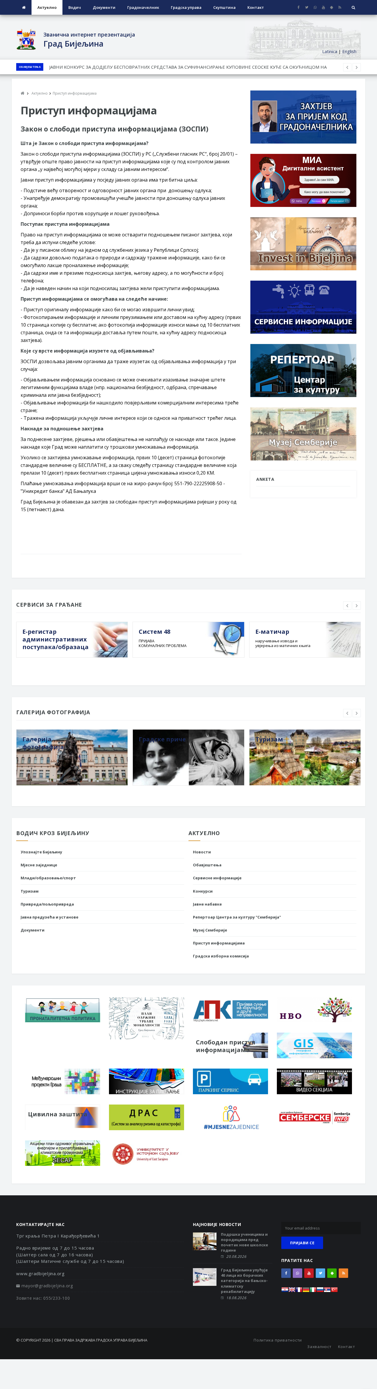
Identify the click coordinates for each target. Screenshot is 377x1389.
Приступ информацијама (219, 943)
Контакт (255, 7)
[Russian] (320, 1291)
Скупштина (224, 7)
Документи (104, 7)
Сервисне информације (217, 878)
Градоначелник (143, 7)
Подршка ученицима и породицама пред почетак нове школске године (244, 1242)
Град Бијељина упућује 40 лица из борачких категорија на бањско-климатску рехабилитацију (244, 1280)
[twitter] (307, 7)
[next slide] (357, 605)
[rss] (340, 7)
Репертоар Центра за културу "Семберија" (237, 917)
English (349, 51)
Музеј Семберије (210, 930)
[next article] (347, 67)
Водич (74, 7)
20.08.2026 (236, 1256)
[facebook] (298, 7)
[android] (331, 7)
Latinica (329, 51)
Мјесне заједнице (39, 865)
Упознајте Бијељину (41, 852)
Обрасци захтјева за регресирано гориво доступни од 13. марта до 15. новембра (136, 67)
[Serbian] (327, 1291)
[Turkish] (334, 1291)
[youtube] (323, 7)
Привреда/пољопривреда (47, 904)
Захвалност (319, 1346)
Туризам (30, 891)
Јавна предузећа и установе (49, 917)
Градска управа (186, 7)
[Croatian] (284, 1291)
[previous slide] (347, 605)
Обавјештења (30, 67)
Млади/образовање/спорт (48, 878)
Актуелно (47, 7)
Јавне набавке (207, 904)
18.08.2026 (236, 1297)
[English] (291, 1291)
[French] (298, 1291)
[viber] (315, 7)
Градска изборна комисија (221, 956)
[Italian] (313, 1291)
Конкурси (203, 891)
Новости (202, 852)
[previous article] (357, 67)
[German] (306, 1291)
